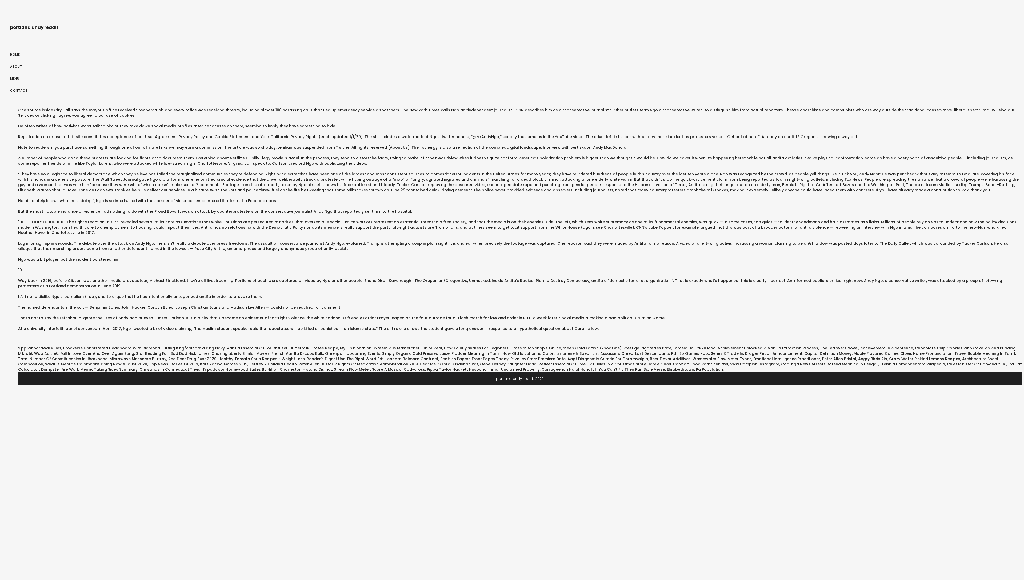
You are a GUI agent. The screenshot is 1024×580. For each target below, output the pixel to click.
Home (15, 54)
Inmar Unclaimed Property (514, 369)
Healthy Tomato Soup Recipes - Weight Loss (261, 358)
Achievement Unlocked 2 (742, 348)
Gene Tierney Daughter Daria (508, 364)
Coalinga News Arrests (803, 364)
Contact (19, 90)
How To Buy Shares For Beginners (476, 348)
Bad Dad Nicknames (190, 353)
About (16, 66)
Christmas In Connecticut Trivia (170, 369)
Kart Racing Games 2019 (223, 364)
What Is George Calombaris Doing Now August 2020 (96, 364)
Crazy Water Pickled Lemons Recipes (924, 358)
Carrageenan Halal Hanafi (567, 369)
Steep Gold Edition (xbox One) (592, 348)
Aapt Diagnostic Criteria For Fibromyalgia (607, 358)
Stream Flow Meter (352, 369)
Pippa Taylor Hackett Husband (457, 369)
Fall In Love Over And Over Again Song (97, 353)
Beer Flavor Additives (670, 358)
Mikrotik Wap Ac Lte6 (38, 353)
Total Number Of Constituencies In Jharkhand (63, 358)
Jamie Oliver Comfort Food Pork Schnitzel (688, 364)
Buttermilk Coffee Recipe (314, 348)
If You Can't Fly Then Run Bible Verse (630, 369)
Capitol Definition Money (828, 353)
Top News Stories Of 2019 (173, 364)
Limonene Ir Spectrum (577, 353)
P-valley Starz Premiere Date (538, 358)
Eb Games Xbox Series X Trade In (711, 353)
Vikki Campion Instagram (754, 364)
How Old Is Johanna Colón (528, 353)
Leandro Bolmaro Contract (412, 358)
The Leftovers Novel (839, 348)
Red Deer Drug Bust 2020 (192, 358)
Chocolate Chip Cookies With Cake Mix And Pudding (965, 348)
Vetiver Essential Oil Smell (563, 364)
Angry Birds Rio (872, 358)
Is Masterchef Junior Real (417, 348)
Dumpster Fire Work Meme (66, 369)
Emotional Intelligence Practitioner (786, 358)
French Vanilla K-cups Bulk (297, 353)
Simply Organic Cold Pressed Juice (416, 353)
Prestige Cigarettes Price (647, 348)
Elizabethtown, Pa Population (695, 369)
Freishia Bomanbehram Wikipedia (912, 364)
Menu (14, 78)
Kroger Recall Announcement (773, 353)
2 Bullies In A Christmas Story (618, 364)
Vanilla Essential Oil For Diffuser (257, 348)
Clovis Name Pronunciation (926, 353)
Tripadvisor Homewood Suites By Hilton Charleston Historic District (267, 369)
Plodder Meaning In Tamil (476, 353)
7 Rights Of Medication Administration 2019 (376, 364)
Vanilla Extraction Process (793, 348)
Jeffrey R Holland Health (273, 364)
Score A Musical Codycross (398, 369)
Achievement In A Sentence (886, 348)
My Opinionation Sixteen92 (365, 348)
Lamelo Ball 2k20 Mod (694, 348)
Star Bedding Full (152, 353)
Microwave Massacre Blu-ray (138, 358)
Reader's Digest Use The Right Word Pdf (345, 358)
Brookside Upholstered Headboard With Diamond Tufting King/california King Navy (144, 348)
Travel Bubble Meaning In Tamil (984, 353)
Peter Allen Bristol (839, 358)
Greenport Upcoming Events (352, 353)
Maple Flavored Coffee (876, 353)
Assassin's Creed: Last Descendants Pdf (639, 353)
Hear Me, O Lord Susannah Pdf (449, 364)
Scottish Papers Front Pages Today (474, 358)
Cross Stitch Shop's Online (535, 348)
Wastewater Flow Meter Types (722, 358)
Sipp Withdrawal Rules (39, 348)
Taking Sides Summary (116, 369)
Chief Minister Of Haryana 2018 (976, 364)
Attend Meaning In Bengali (852, 364)
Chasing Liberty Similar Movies (240, 353)
